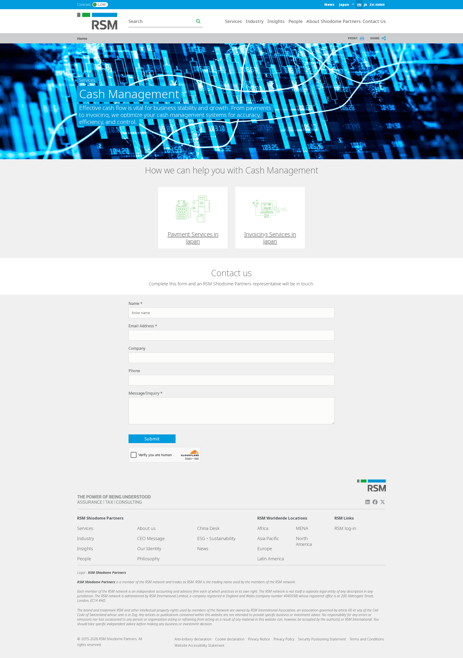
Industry (85, 538)
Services (85, 528)
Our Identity (149, 548)
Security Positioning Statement (322, 639)
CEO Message (151, 538)
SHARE (375, 38)
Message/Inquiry (144, 393)
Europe (264, 548)
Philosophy (148, 559)
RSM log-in (345, 528)
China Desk (208, 528)
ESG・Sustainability (216, 538)
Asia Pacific (268, 538)
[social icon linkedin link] (367, 502)
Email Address (141, 326)
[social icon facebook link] (375, 502)
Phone (134, 370)
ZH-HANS (377, 4)
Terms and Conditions (367, 639)
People (295, 21)
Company (137, 348)
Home (82, 38)
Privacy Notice (259, 639)
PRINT (353, 38)
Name (134, 303)
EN (359, 4)
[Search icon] (198, 21)
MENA (302, 528)
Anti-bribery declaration (193, 639)
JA (365, 4)
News (329, 4)
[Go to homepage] (100, 20)
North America (304, 541)
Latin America (270, 559)
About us (146, 528)
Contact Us (374, 21)
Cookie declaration (230, 639)
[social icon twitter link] (383, 502)
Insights (85, 548)
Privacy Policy (284, 639)
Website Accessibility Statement (200, 645)
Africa (262, 528)
